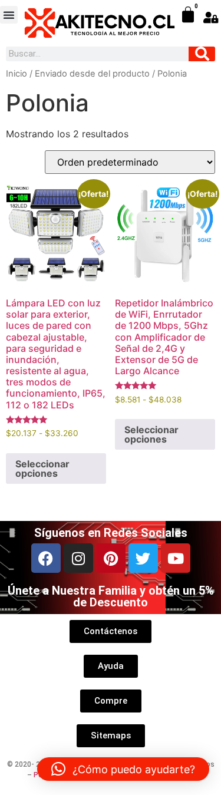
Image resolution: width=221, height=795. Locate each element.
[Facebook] (46, 558)
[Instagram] (78, 558)
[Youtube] (175, 558)
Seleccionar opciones (42, 468)
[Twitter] (143, 558)
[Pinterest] (111, 558)
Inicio (16, 73)
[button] (9, 15)
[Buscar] (202, 54)
